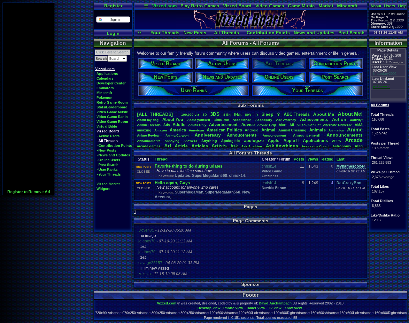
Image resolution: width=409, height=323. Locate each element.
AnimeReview (148, 135)
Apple (273, 140)
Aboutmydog (147, 120)
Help (402, 6)
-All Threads (107, 141)
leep (267, 114)
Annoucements (242, 135)
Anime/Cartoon (177, 135)
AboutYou (172, 119)
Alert (283, 125)
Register (113, 5)
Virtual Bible (106, 126)
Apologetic (230, 141)
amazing (144, 130)
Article (181, 146)
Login (113, 33)
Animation (336, 130)
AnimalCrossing (292, 130)
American (196, 130)
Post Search (351, 32)
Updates (182, 175)
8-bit (238, 114)
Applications (107, 73)
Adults (179, 124)
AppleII (291, 140)
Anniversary (208, 135)
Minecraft (347, 5)
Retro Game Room (112, 102)
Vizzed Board (237, 5)
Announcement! (306, 135)
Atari (359, 146)
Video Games (269, 5)
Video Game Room (112, 121)
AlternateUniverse (337, 125)
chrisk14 (237, 175)
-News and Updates (113, 155)
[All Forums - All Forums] (251, 27)
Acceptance (242, 120)
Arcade (354, 140)
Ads (166, 125)
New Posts (194, 32)
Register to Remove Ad (28, 192)
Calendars (104, 78)
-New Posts (106, 150)
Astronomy (341, 146)
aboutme (221, 120)
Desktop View (208, 308)
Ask (234, 146)
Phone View (233, 308)
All (291, 125)
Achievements (314, 119)
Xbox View (293, 308)
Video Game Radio (112, 117)
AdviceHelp (266, 125)
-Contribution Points (114, 145)
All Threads (226, 32)
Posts (299, 159)
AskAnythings (282, 145)
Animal (268, 130)
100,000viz (190, 114)
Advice (248, 124)
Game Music (301, 5)
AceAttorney (286, 120)
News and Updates (314, 32)
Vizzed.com (164, 5)
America (178, 130)
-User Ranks (107, 169)
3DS (215, 114)
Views (312, 159)
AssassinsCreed (315, 146)
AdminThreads (149, 125)
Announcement (275, 135)
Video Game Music (112, 112)
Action (339, 119)
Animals (317, 130)
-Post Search (108, 165)
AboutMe (323, 114)
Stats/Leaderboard (111, 107)
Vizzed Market (108, 184)
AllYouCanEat (308, 125)
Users (389, 6)
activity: (356, 120)
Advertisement (224, 124)
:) (256, 114)
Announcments (148, 141)
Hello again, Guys (172, 182)
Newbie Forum (274, 188)
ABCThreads (297, 114)
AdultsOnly (197, 125)
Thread (161, 159)
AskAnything (251, 146)
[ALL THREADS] (155, 114)
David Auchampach (275, 303)
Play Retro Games (200, 5)
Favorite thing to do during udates (188, 166)
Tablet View (255, 308)
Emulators (105, 88)
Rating (327, 159)
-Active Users (108, 136)
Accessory (263, 120)
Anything (209, 141)
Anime (355, 129)
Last (340, 159)
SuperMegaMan (189, 192)
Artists (219, 145)
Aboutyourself (198, 120)
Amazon (160, 130)
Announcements (345, 135)
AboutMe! (350, 114)
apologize (254, 140)
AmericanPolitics (224, 130)
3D (205, 114)
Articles (199, 145)
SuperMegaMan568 (209, 175)
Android (252, 130)
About (375, 6)
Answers (190, 141)
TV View (275, 308)
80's (248, 114)
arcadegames (148, 146)
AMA (359, 125)
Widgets (103, 189)
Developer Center (111, 83)
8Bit (226, 114)
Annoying (172, 141)
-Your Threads (109, 174)
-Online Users (108, 160)
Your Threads (165, 32)
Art (167, 145)
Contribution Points (268, 32)
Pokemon (104, 97)
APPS (336, 141)
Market (326, 5)
